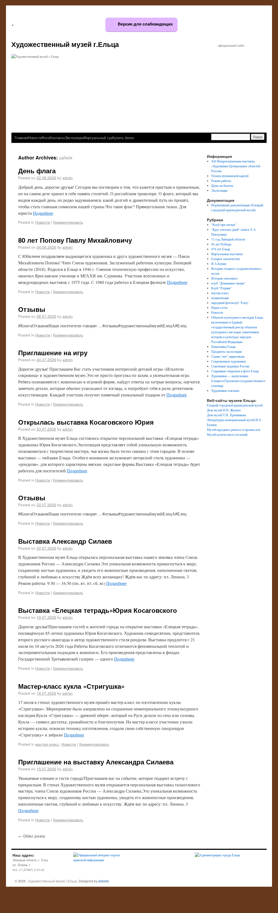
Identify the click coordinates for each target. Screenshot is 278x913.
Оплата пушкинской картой (229, 176)
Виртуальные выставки (227, 254)
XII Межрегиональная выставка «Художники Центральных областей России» (235, 166)
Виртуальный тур (98, 137)
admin (65, 157)
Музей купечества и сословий (227, 434)
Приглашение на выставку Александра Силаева (95, 761)
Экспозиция (74, 137)
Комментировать (68, 222)
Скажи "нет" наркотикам (228, 356)
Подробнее (43, 213)
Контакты (57, 137)
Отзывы (31, 309)
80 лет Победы (221, 244)
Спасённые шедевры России (230, 366)
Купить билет (123, 137)
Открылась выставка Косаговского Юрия (86, 422)
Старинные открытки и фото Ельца (235, 371)
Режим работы (221, 180)
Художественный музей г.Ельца (65, 44)
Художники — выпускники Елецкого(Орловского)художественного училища (238, 381)
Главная (21, 137)
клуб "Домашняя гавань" (228, 283)
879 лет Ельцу (220, 249)
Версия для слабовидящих (145, 24)
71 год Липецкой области (228, 239)
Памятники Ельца (223, 346)
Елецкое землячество (225, 259)
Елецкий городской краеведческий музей (235, 405)
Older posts (31, 836)
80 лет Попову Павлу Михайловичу (75, 240)
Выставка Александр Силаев (65, 541)
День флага (37, 170)
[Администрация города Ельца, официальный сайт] (217, 855)
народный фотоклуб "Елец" (230, 302)
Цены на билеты (222, 185)
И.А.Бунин (218, 263)
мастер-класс (47, 744)
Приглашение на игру (52, 352)
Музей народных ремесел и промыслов (233, 429)
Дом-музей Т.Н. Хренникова (226, 415)
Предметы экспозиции (226, 351)
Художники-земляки (225, 390)
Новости (35, 137)
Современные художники (228, 361)
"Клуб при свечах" (223, 224)
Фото (46, 137)
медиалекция (220, 298)
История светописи (224, 278)
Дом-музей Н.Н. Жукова (224, 410)
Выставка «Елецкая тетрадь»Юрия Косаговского (97, 610)
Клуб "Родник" (221, 288)
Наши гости (219, 307)
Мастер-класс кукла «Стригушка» (71, 686)
